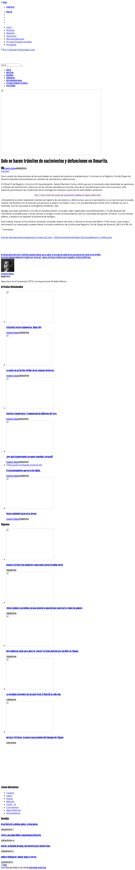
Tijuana (10, 792)
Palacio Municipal (82, 237)
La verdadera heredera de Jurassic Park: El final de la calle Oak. (33, 694)
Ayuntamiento (27, 237)
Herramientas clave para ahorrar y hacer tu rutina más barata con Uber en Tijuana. (42, 651)
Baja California (13, 810)
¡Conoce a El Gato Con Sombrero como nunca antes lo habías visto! (34, 565)
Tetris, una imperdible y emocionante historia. (21, 835)
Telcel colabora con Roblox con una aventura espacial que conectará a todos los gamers (44, 608)
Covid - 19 (51, 237)
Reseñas (10, 33)
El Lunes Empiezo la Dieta (19, 41)
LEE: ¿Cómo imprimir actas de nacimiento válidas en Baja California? (67, 195)
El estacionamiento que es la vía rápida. (23, 470)
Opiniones (11, 36)
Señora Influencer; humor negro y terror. (19, 857)
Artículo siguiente (9, 257)
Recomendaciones (15, 38)
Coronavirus (40, 237)
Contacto (10, 7)
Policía (9, 798)
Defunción (61, 237)
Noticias (10, 30)
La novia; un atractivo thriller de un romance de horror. (30, 370)
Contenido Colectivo (37, 867)
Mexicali (10, 801)
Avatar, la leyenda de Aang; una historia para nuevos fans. (25, 846)
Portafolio (11, 44)
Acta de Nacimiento (10, 237)
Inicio (9, 27)
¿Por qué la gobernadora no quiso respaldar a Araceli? (29, 456)
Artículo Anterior (8, 254)
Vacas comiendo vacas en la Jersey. (21, 513)
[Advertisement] (49, 57)
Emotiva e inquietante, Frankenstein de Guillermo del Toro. (31, 413)
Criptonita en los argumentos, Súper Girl (23, 327)
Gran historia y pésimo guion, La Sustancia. (19, 824)
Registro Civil (97, 237)
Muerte (70, 237)
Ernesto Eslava (10, 168)
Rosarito (108, 237)
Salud (9, 795)
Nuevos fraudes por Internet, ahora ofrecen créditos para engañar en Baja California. (54, 257)
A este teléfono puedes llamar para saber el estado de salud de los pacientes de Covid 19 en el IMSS (58, 254)
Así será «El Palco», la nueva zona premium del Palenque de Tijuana (34, 737)
